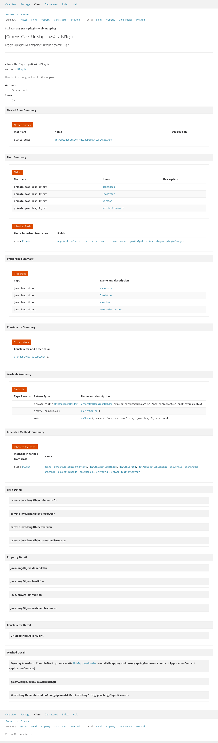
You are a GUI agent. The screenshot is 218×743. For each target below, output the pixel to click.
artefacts (91, 241)
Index (65, 4)
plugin (159, 241)
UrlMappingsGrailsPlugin (29, 356)
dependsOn (109, 186)
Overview (10, 4)
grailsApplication (141, 241)
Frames (10, 14)
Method (75, 19)
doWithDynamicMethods (103, 466)
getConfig (176, 466)
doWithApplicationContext (70, 466)
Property (45, 19)
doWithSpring (89, 411)
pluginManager (175, 241)
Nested (23, 19)
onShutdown (87, 472)
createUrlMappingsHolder (96, 404)
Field (34, 19)
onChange (86, 418)
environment (119, 241)
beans (47, 466)
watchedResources (113, 208)
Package (25, 4)
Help (75, 4)
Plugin (22, 69)
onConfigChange (67, 472)
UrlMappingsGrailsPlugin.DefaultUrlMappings (83, 139)
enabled (104, 241)
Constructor (60, 19)
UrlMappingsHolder (65, 404)
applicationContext (69, 241)
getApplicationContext (152, 466)
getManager (191, 466)
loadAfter (109, 194)
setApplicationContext (125, 472)
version (107, 201)
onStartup (102, 472)
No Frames (23, 14)
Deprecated (51, 4)
